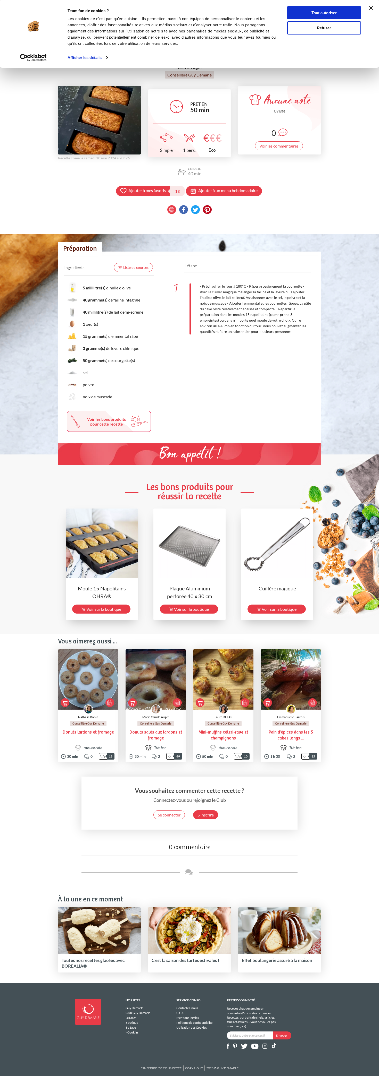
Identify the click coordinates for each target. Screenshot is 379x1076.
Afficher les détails (85, 57)
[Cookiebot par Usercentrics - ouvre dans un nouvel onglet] (33, 58)
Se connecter (169, 814)
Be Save (131, 1027)
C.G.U (180, 1013)
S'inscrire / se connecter (161, 1068)
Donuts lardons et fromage (88, 732)
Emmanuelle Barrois (290, 717)
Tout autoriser (324, 13)
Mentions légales (187, 1018)
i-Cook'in (132, 1032)
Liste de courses (136, 267)
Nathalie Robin (88, 717)
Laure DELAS (223, 717)
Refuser (324, 28)
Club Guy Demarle (138, 1013)
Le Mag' (131, 1018)
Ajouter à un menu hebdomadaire (228, 190)
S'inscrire (205, 814)
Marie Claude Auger (155, 717)
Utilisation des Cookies (191, 1027)
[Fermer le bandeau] (371, 8)
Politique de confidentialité (194, 1023)
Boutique (132, 1023)
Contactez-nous (187, 1008)
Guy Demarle (134, 1008)
